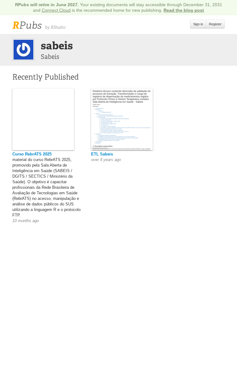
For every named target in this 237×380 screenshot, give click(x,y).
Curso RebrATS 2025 (32, 154)
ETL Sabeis (102, 154)
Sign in (198, 24)
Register (215, 24)
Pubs (27, 25)
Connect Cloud (56, 10)
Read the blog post (184, 10)
